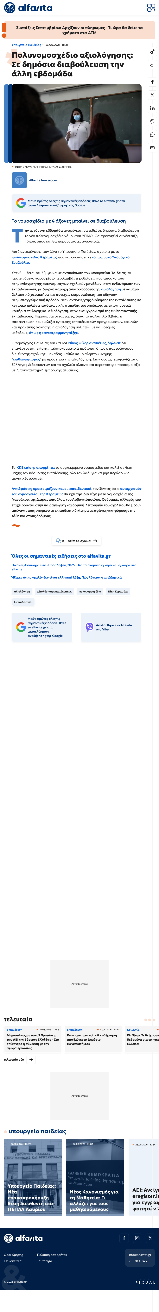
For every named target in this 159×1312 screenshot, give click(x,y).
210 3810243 (138, 1261)
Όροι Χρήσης (13, 1255)
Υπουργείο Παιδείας (26, 44)
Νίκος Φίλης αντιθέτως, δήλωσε (94, 343)
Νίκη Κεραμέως (118, 591)
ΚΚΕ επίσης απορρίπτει (36, 467)
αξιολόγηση (111, 289)
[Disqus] (79, 704)
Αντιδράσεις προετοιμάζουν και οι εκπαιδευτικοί (51, 488)
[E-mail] (152, 147)
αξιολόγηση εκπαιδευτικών (54, 591)
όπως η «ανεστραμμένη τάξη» (53, 332)
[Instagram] (137, 1238)
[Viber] (152, 121)
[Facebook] (152, 81)
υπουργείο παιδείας (37, 1131)
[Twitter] (152, 95)
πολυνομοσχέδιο (90, 591)
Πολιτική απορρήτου (52, 1255)
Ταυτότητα (44, 1261)
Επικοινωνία (13, 1261)
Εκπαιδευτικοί (23, 602)
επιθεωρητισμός (26, 359)
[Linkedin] (152, 108)
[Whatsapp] (152, 134)
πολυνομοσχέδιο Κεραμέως (35, 257)
